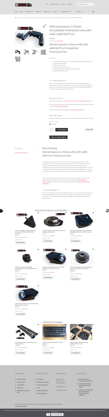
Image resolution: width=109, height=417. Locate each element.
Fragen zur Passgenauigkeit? (58, 137)
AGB (47, 4)
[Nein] (107, 413)
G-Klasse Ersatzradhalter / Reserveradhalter (77, 101)
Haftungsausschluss (43, 384)
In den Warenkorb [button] (21, 242)
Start (16, 11)
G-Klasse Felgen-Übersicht (61, 106)
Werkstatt (38, 11)
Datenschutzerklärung (43, 382)
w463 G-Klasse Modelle (76, 110)
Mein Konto (69, 4)
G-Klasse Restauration (25, 17)
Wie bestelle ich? (65, 11)
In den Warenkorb (61, 129)
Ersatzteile (28, 11)
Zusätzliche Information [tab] (21, 153)
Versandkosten (60, 41)
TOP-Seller (46, 11)
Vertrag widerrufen (42, 393)
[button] (43, 27)
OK (48, 414)
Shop (21, 11)
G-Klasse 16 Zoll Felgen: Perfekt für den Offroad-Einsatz (85, 385)
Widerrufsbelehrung (54, 4)
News (55, 11)
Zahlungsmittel (21, 382)
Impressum (63, 4)
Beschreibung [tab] (18, 148)
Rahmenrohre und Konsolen (37, 17)
